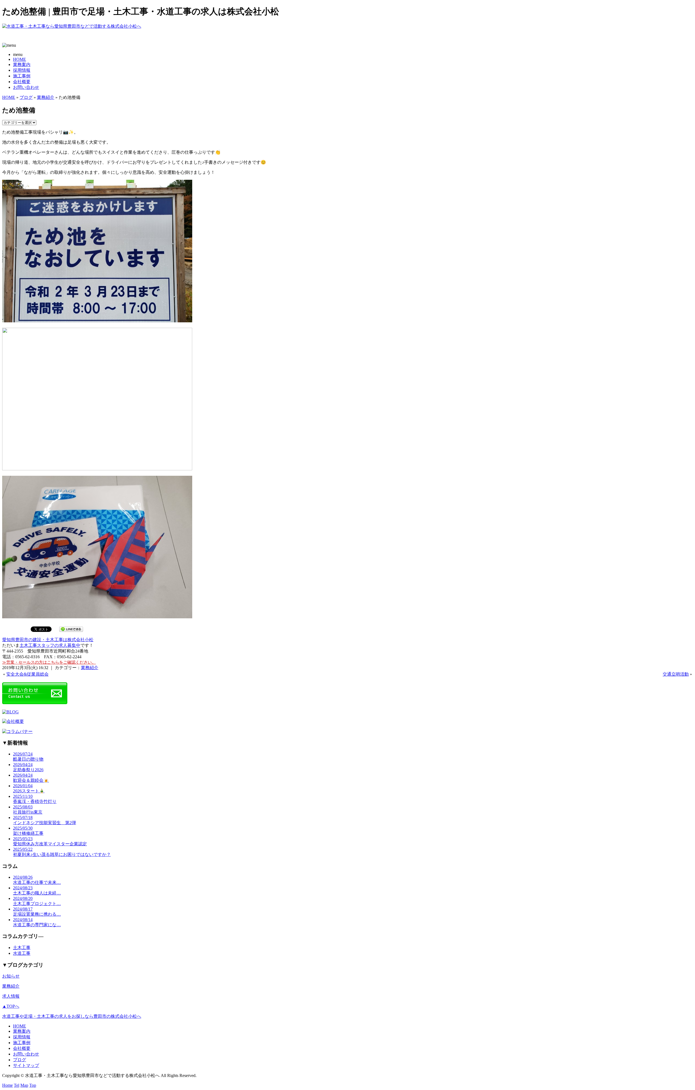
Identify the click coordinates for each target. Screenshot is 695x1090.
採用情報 (21, 70)
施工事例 (21, 76)
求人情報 (11, 996)
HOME (19, 59)
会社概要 (21, 81)
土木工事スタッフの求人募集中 (50, 645)
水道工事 (21, 953)
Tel (16, 1085)
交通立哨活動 (676, 674)
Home (7, 1085)
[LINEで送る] (71, 628)
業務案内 (21, 64)
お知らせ (11, 976)
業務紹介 (45, 97)
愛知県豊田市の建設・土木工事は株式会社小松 (47, 639)
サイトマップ (26, 1065)
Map (24, 1085)
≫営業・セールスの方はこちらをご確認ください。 (49, 662)
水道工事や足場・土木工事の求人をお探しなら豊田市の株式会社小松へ (71, 1016)
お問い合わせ (26, 87)
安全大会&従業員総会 (27, 674)
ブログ (26, 97)
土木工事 (21, 947)
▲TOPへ (10, 1006)
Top (32, 1085)
